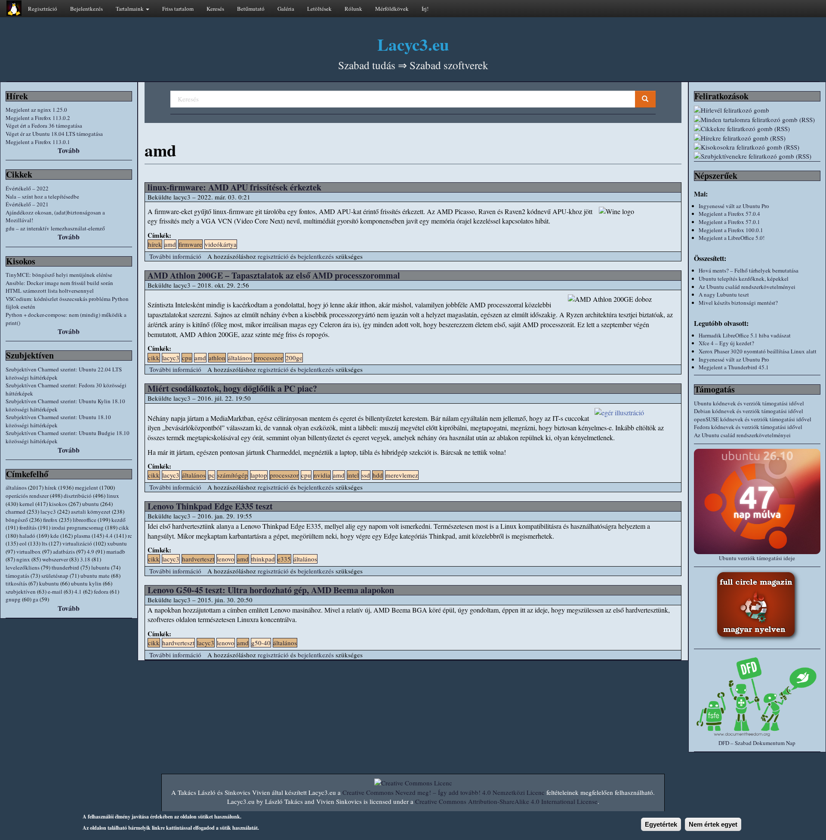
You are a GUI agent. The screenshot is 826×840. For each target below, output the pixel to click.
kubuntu (49, 583)
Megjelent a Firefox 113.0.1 (38, 142)
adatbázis (64, 551)
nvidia (322, 475)
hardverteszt (198, 559)
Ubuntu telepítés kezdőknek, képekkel (744, 278)
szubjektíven (21, 591)
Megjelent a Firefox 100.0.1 (731, 230)
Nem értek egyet (713, 824)
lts (44, 543)
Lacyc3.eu (413, 44)
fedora (101, 591)
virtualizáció (77, 543)
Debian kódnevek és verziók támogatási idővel (748, 411)
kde (54, 536)
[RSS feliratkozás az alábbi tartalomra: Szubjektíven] (757, 156)
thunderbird (65, 567)
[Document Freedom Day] (757, 696)
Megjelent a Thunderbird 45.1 (734, 367)
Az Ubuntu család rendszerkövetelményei (747, 287)
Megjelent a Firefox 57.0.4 (729, 214)
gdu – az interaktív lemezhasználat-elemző (55, 228)
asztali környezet (91, 511)
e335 (284, 559)
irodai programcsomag (78, 527)
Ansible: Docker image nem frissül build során (59, 283)
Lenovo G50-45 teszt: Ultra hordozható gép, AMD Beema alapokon (271, 590)
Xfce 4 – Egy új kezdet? (726, 343)
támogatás (17, 575)
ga (35, 599)
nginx (23, 559)
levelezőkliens (23, 567)
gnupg (13, 599)
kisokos (58, 504)
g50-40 (261, 642)
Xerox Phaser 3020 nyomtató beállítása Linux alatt (758, 351)
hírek (51, 487)
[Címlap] (14, 8)
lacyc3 (48, 511)
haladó (27, 536)
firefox (50, 520)
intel (353, 475)
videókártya (221, 244)
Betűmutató (251, 8)
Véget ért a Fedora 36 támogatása (44, 125)
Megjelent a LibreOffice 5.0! (731, 238)
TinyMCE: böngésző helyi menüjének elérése (59, 275)
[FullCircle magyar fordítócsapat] (757, 605)
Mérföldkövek (392, 8)
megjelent (86, 487)
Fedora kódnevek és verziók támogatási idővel (748, 427)
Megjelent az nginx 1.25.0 (36, 109)
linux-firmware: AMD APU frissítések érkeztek (234, 187)
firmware (190, 244)
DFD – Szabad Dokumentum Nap (756, 743)
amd (170, 244)
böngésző (17, 520)
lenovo (225, 559)
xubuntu (117, 543)
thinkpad (263, 559)
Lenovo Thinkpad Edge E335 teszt (210, 506)
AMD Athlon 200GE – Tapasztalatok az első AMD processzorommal (274, 275)
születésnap (54, 575)
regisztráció (273, 256)
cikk (124, 527)
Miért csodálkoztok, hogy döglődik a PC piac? (232, 388)
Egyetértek (661, 824)
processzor (268, 357)
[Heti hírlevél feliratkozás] (757, 110)
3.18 (85, 559)
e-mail (55, 591)
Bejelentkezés (86, 8)
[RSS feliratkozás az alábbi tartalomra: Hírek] (757, 138)
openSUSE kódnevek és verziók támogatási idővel (752, 419)
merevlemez (401, 475)
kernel (26, 504)
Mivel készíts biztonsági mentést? (738, 303)
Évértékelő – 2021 (27, 204)
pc (211, 475)
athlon (217, 357)
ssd (365, 475)
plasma (82, 536)
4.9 (90, 551)
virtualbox (28, 551)
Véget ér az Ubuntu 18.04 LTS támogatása (54, 134)
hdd (378, 475)
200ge (294, 357)
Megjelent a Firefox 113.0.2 (38, 118)
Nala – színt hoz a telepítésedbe (42, 196)
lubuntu (100, 567)
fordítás (28, 527)
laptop (258, 475)
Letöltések (319, 8)
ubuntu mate (95, 575)
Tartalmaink (130, 8)
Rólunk (353, 8)
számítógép (232, 475)
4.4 (109, 536)
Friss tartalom (178, 8)
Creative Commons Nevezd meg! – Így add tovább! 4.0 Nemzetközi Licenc (443, 792)
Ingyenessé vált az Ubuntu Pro (734, 206)
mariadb (115, 551)
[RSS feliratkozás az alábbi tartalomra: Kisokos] (757, 147)
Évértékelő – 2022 (27, 188)
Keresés (215, 8)
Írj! (425, 8)
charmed (15, 511)
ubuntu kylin (86, 583)
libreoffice (84, 520)
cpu (187, 357)
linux (113, 496)
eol (23, 543)
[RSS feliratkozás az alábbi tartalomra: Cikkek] (757, 128)
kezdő (118, 520)
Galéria (285, 8)
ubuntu (90, 504)
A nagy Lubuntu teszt (724, 294)
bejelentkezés (316, 256)
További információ (175, 256)
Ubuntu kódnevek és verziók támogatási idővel (749, 403)
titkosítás (16, 583)
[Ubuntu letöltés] (757, 501)
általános (16, 487)
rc (130, 536)
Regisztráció (42, 8)
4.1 (78, 591)
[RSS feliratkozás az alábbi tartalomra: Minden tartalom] (757, 119)
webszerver (55, 559)
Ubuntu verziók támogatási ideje (757, 558)
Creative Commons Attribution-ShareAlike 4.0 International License (506, 801)
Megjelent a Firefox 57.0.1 (729, 222)
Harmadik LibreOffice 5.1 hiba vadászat (745, 335)
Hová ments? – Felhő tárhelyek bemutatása (748, 270)
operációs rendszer (27, 496)
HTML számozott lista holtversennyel (50, 290)
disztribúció (78, 496)
